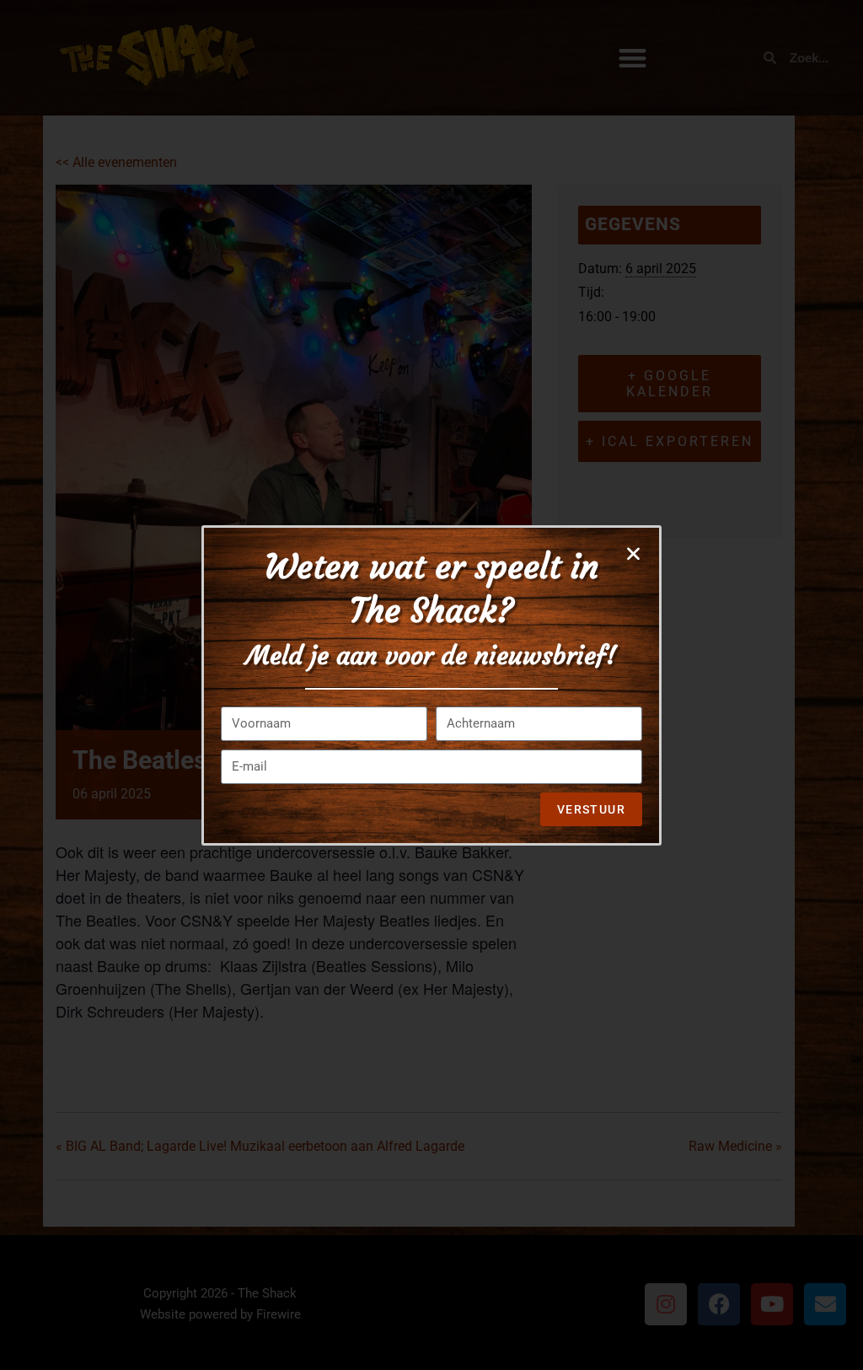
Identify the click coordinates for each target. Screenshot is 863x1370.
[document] (431, 685)
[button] (633, 553)
